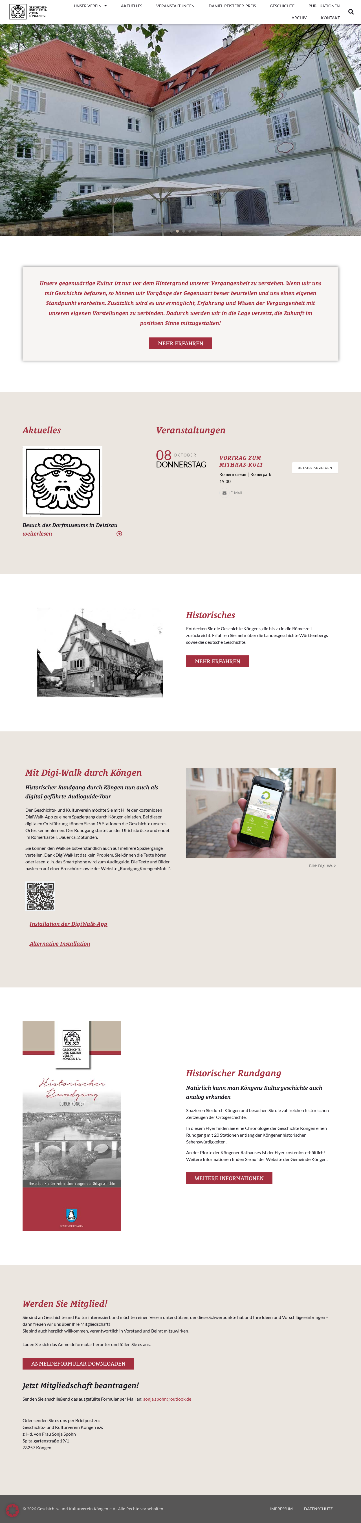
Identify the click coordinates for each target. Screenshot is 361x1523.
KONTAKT (330, 18)
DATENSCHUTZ (318, 1508)
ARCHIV (299, 18)
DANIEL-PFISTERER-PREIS (232, 6)
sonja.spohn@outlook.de (167, 1398)
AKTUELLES (131, 6)
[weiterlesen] (119, 534)
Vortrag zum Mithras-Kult (241, 461)
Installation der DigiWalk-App (68, 923)
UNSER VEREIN (88, 6)
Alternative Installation (60, 943)
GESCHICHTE (282, 6)
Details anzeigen (315, 467)
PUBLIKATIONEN (324, 6)
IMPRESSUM (281, 1508)
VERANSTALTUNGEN (175, 6)
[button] (351, 12)
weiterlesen (37, 533)
